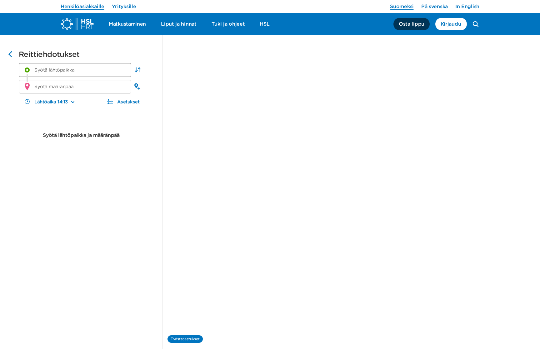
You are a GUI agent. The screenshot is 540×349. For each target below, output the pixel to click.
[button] (137, 70)
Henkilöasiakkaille (82, 6)
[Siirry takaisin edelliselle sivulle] (10, 55)
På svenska (434, 6)
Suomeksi (402, 6)
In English (467, 6)
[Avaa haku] (475, 24)
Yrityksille (124, 6)
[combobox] (75, 70)
